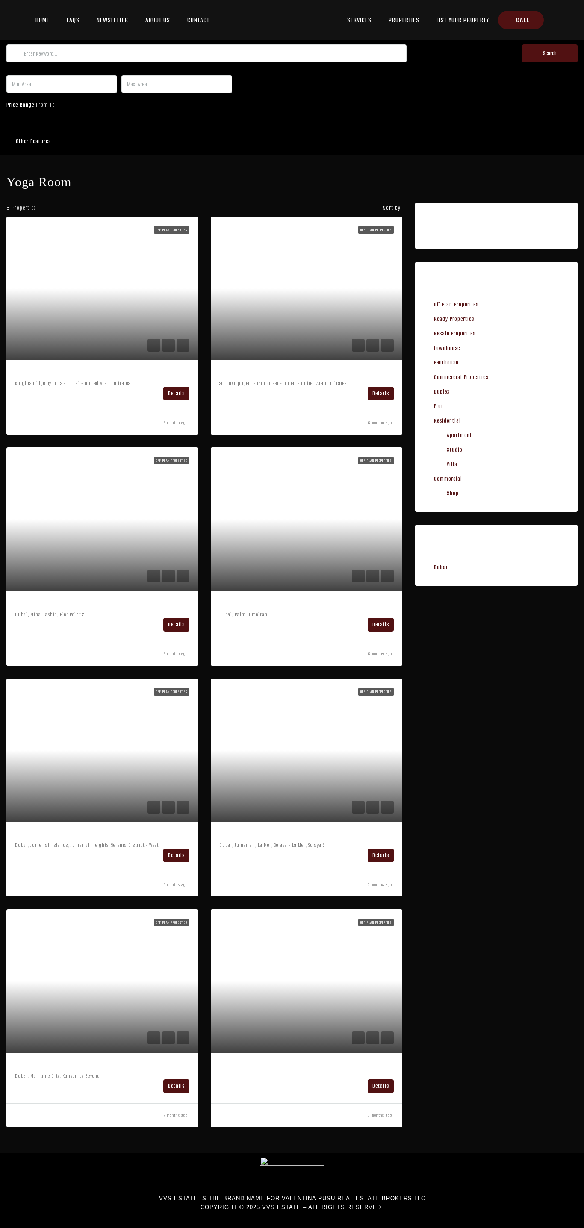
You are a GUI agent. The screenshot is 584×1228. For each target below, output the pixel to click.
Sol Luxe (233, 372)
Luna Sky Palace (245, 603)
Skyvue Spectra (243, 1065)
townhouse (447, 348)
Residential (447, 421)
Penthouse (446, 362)
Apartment (459, 435)
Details (176, 393)
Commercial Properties (461, 377)
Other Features (32, 141)
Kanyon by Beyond (46, 1065)
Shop (453, 493)
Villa (452, 464)
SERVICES (359, 19)
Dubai (441, 567)
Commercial (448, 479)
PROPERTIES (404, 19)
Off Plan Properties (456, 304)
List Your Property (463, 19)
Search (550, 53)
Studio (455, 450)
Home (42, 19)
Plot (438, 406)
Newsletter (112, 19)
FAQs (73, 19)
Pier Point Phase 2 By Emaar (60, 603)
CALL (522, 19)
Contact (198, 19)
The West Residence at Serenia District (76, 834)
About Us (157, 19)
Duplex (442, 392)
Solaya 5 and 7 (243, 834)
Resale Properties (454, 333)
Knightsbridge (37, 372)
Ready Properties (454, 319)
